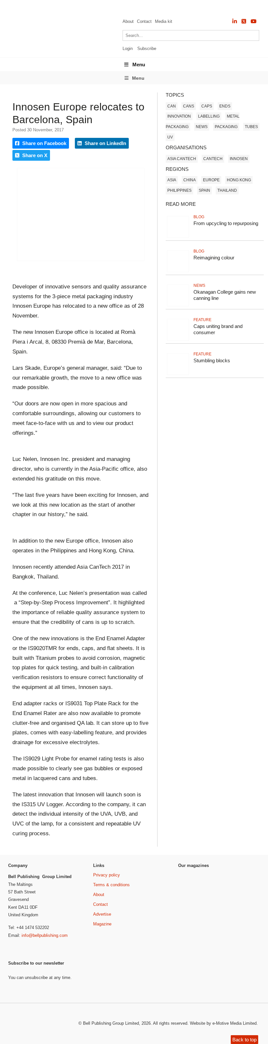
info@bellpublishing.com (45, 935)
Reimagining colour (213, 257)
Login (128, 48)
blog (198, 217)
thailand (227, 190)
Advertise (102, 914)
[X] (244, 21)
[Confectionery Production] (244, 884)
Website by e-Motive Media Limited (223, 1023)
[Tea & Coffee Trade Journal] (244, 935)
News (202, 126)
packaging (226, 126)
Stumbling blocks (211, 360)
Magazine (102, 924)
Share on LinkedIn (104, 143)
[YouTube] (254, 21)
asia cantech (181, 158)
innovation (179, 116)
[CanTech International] (57, 48)
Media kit (163, 21)
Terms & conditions (111, 884)
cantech (213, 158)
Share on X (34, 155)
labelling (209, 116)
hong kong (239, 180)
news (199, 285)
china (189, 180)
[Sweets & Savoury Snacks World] (195, 947)
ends (224, 106)
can (171, 106)
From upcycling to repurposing (225, 223)
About (128, 21)
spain (204, 190)
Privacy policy (106, 875)
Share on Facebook (43, 143)
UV (170, 137)
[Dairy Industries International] (195, 905)
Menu (138, 64)
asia (171, 180)
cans (188, 106)
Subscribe (146, 48)
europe (211, 180)
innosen (239, 158)
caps (206, 106)
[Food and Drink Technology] (244, 909)
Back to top (244, 1039)
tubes (251, 126)
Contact (144, 21)
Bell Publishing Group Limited (111, 1023)
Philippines (179, 190)
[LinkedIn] (234, 21)
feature (202, 320)
